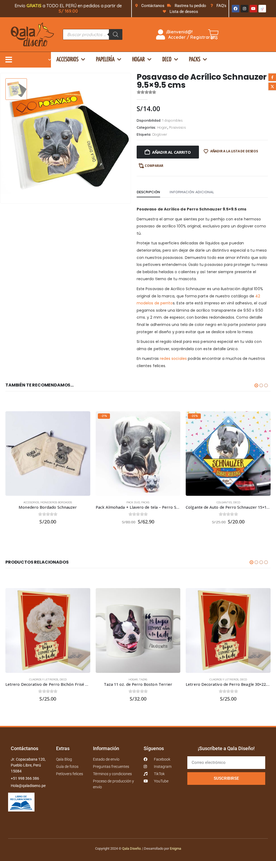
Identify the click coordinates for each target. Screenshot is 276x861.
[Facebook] (235, 8)
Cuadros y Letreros (43, 679)
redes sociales (173, 358)
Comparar (154, 165)
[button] (256, 385)
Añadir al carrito (171, 152)
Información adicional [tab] (192, 192)
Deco (166, 60)
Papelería (105, 60)
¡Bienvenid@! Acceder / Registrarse (190, 34)
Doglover (159, 134)
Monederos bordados (56, 502)
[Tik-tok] (262, 8)
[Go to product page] (47, 453)
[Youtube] (253, 8)
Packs (194, 60)
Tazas (143, 679)
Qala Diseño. (132, 848)
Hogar (138, 60)
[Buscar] (115, 34)
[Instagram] (244, 8)
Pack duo (133, 502)
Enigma (175, 848)
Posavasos (177, 127)
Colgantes (224, 502)
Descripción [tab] (148, 192)
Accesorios (67, 60)
